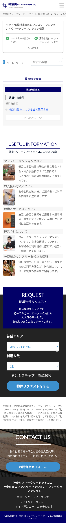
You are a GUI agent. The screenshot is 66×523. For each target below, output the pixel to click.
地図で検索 (34, 79)
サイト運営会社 (25, 506)
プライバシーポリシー (33, 502)
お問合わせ (43, 506)
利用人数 (13, 355)
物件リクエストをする (33, 386)
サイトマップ (41, 497)
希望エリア (15, 336)
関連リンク (23, 497)
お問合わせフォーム (33, 467)
